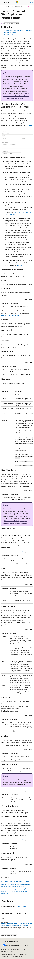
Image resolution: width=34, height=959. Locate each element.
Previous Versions (16, 949)
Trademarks (4, 956)
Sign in (31, 2)
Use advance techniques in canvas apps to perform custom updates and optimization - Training (16, 924)
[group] (17, 428)
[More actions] (31, 6)
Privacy (12, 951)
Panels (19, 265)
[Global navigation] (1, 2)
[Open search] (26, 2)
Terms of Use (23, 954)
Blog (25, 949)
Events (11, 882)
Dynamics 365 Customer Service (14, 6)
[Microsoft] (17, 2)
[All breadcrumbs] (2, 6)
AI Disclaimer (5, 949)
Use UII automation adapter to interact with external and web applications (16, 96)
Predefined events (8, 34)
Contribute (4, 951)
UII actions (4, 882)
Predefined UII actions (9, 32)
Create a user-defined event (10, 316)
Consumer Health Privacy (8, 954)
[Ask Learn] (28, 6)
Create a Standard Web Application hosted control (17, 30)
